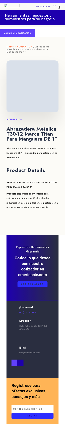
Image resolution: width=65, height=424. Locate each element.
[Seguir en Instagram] (15, 363)
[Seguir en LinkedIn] (20, 363)
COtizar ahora (32, 284)
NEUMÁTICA (24, 46)
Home (10, 46)
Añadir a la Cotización (17, 33)
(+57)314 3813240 (27, 312)
